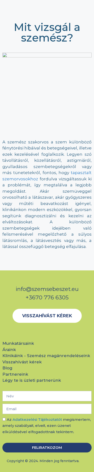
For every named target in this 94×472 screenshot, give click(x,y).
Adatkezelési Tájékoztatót (37, 419)
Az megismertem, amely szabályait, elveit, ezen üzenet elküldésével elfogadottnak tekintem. (46, 425)
